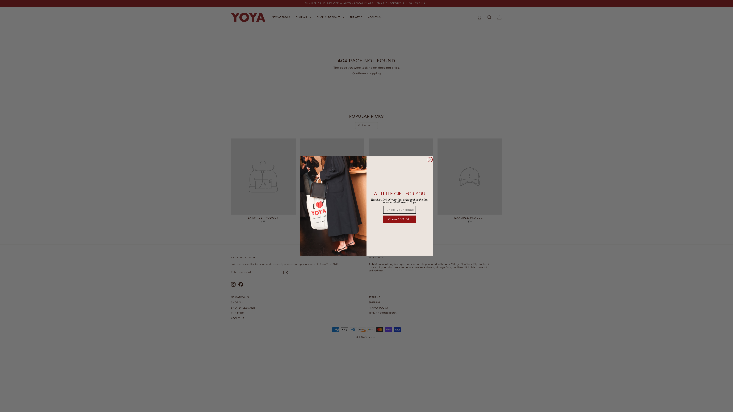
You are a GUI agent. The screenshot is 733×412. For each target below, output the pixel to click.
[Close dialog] (430, 159)
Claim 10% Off (399, 219)
